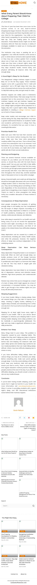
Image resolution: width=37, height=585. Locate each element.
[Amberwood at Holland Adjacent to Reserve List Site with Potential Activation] (27, 551)
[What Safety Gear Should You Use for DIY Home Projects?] (9, 444)
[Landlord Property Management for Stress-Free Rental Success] (27, 485)
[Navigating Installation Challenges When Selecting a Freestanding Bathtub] (27, 526)
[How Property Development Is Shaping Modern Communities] (9, 526)
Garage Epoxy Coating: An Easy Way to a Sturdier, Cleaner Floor (26, 453)
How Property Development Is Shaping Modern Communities (9, 536)
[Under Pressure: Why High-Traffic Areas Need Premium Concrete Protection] (9, 551)
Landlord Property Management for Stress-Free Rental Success (27, 494)
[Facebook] (20, 417)
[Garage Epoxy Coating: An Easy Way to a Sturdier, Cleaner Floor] (27, 444)
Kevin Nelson (8, 22)
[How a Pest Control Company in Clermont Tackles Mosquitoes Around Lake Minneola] (9, 463)
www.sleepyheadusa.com (26, 386)
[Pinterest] (29, 417)
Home (4, 11)
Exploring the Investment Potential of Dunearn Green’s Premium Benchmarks (9, 481)
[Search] (34, 2)
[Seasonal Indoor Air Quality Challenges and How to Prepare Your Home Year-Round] (27, 463)
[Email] (33, 417)
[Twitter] (24, 417)
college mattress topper (27, 110)
